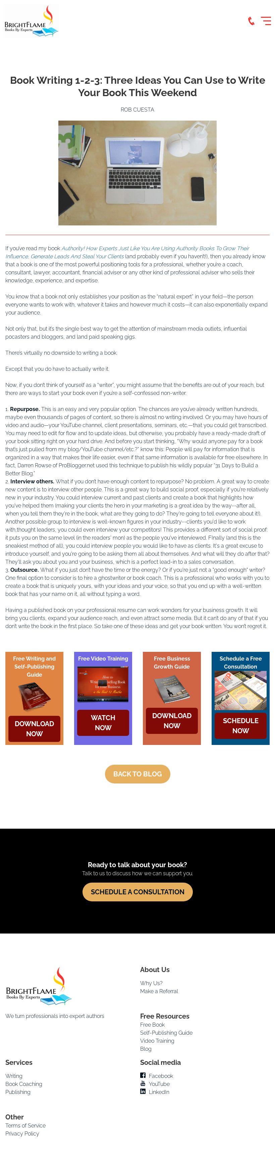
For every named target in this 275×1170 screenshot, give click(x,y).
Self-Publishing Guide (166, 1033)
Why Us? (151, 983)
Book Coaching (23, 1084)
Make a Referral (159, 991)
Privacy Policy (22, 1133)
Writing (13, 1076)
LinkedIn (159, 1092)
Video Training (157, 1041)
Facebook (161, 1076)
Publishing (18, 1092)
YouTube (159, 1084)
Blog (146, 1049)
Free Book (152, 1025)
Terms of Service (25, 1125)
